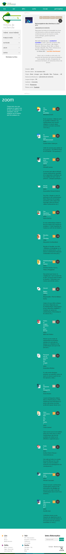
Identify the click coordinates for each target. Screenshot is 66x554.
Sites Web (26, 549)
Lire (4, 9)
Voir (14, 9)
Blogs (25, 551)
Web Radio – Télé (28, 547)
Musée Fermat (45, 186)
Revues (5, 539)
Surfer (34, 9)
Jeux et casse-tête (8, 551)
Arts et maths (27, 543)
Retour (28, 13)
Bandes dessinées (8, 541)
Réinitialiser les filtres (11, 57)
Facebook (36, 87)
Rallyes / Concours (8, 547)
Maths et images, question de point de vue (45, 325)
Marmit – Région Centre (45, 290)
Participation (58, 9)
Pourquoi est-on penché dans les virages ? (46, 359)
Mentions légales (58, 547)
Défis (23, 9)
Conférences (27, 541)
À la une (45, 9)
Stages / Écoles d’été (8, 549)
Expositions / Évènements (30, 539)
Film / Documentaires (29, 537)
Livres (5, 537)
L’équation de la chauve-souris (46, 161)
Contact (51, 547)
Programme (33, 84)
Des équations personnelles (47, 213)
